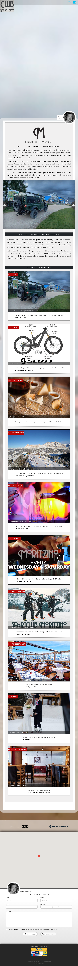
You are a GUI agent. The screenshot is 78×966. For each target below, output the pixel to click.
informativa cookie (39, 963)
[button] (39, 858)
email (7, 904)
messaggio (9, 911)
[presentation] (5, 205)
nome (7, 897)
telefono (42, 904)
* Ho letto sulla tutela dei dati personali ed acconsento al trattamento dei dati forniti (32, 929)
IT (69, 3)
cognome (42, 897)
